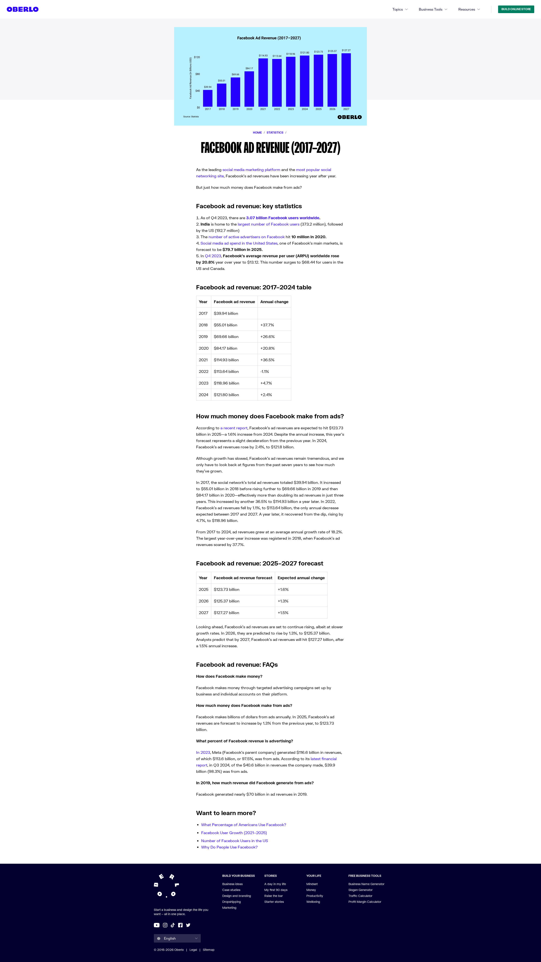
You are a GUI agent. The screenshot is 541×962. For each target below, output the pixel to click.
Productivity (314, 896)
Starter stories (274, 901)
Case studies (231, 890)
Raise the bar (273, 896)
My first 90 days (275, 890)
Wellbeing (313, 901)
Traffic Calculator (360, 896)
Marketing (229, 907)
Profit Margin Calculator (364, 901)
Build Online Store (516, 9)
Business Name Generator (366, 884)
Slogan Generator (360, 890)
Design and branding (236, 896)
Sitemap (208, 949)
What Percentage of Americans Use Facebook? (243, 824)
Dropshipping (231, 901)
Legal (193, 949)
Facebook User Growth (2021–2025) (234, 832)
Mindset (312, 884)
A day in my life (275, 884)
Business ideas (232, 884)
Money (311, 890)
